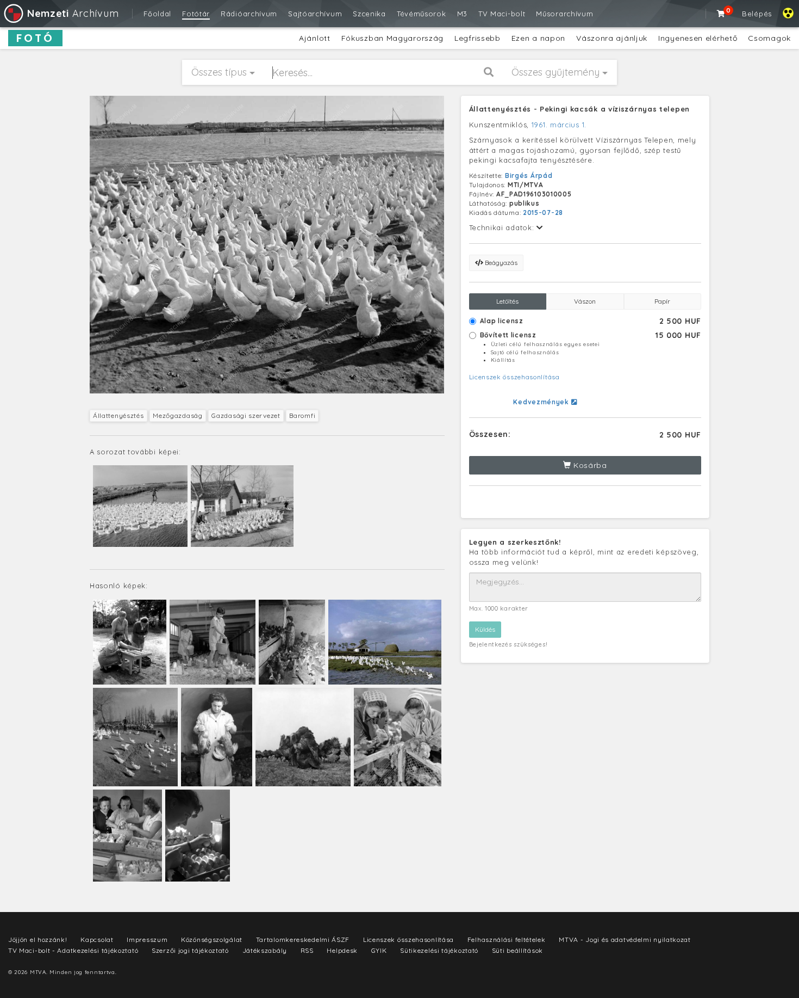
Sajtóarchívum (315, 13)
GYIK (379, 950)
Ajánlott (314, 38)
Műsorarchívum (564, 13)
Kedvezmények (542, 402)
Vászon (585, 301)
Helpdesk (342, 950)
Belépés (757, 13)
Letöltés (507, 301)
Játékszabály (264, 950)
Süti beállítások (517, 950)
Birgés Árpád (528, 175)
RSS (307, 950)
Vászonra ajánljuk (611, 38)
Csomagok (769, 38)
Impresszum (147, 939)
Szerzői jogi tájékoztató (190, 950)
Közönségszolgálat (211, 939)
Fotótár (196, 13)
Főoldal (157, 13)
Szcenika (369, 13)
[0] (721, 13)
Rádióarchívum (249, 13)
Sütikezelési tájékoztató (439, 950)
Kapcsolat (96, 939)
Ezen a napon (538, 38)
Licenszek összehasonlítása (514, 377)
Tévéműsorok (421, 13)
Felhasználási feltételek (506, 939)
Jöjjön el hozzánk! (37, 939)
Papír (662, 301)
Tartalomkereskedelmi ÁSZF (303, 939)
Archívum (72, 13)
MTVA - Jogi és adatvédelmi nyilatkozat (625, 939)
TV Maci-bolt (501, 13)
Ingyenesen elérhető (697, 38)
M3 (462, 13)
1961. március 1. (559, 124)
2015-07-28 (543, 212)
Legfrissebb (477, 38)
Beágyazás (500, 262)
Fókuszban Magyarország (392, 38)
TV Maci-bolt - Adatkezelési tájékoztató (73, 950)
